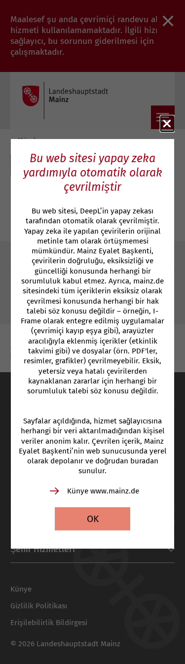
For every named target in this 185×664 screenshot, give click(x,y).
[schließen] (167, 124)
